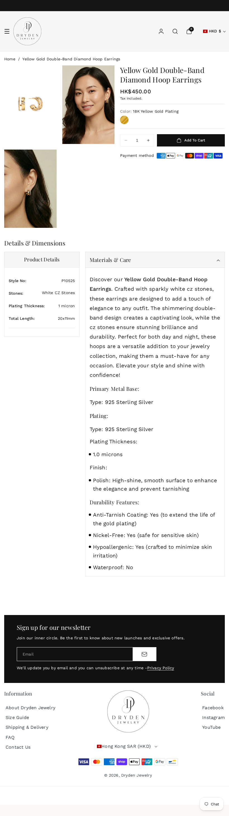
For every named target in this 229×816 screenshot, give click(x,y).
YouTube (211, 727)
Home (9, 59)
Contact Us (18, 747)
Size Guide (17, 717)
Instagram (213, 717)
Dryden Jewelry (136, 775)
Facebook (213, 707)
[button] (7, 31)
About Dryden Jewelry (30, 707)
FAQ (10, 737)
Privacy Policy (160, 668)
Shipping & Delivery (27, 727)
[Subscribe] (144, 654)
